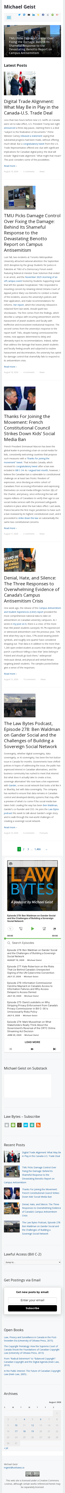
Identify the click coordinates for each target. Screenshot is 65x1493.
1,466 (37, 849)
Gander (12, 785)
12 (32, 1425)
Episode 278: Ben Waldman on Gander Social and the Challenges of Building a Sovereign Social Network (32, 953)
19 (32, 1431)
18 (24, 1431)
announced (9, 127)
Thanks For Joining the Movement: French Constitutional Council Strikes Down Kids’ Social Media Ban (32, 47)
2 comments (28, 171)
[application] (32, 898)
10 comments (29, 679)
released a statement (31, 135)
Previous (7, 54)
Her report (18, 304)
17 (16, 1431)
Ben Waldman (50, 805)
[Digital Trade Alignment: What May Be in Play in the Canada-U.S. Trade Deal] (19, 83)
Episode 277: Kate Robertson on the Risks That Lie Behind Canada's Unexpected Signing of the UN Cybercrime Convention (30, 969)
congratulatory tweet (33, 143)
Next (58, 54)
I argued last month (38, 470)
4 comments (28, 372)
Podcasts (44, 833)
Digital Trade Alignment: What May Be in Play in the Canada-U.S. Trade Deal (31, 107)
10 (16, 1425)
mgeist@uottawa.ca (14, 1467)
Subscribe (32, 1308)
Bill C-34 (19, 470)
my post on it (20, 623)
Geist (19, 6)
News (42, 171)
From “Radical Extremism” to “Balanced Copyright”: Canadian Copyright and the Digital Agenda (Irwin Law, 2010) (31, 1362)
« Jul (6, 1447)
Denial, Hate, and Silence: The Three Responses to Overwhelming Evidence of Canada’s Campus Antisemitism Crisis (31, 589)
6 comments (28, 833)
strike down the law (28, 518)
